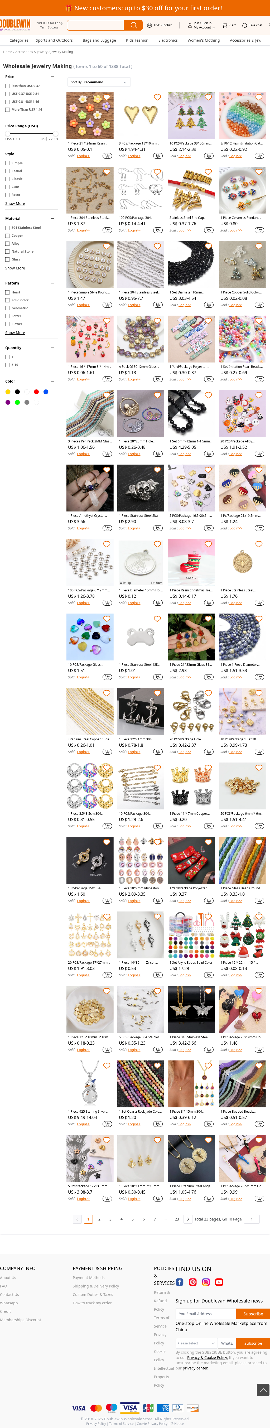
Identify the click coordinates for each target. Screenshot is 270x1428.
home (7, 52)
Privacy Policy (96, 1423)
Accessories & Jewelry (31, 52)
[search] (133, 25)
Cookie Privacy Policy (152, 1423)
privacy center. (195, 1368)
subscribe (253, 1314)
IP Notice (177, 1423)
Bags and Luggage (99, 40)
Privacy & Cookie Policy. (207, 1357)
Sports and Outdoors (54, 40)
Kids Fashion (137, 40)
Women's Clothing (204, 40)
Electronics (168, 40)
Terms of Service (121, 1423)
